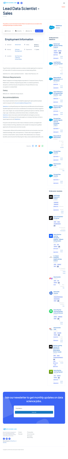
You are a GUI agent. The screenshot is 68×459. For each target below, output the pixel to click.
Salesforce (5, 106)
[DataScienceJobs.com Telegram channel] (9, 439)
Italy (63, 287)
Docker (59, 50)
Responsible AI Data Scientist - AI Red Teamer (58, 79)
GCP (55, 280)
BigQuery (60, 316)
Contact (20, 432)
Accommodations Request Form (23, 103)
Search (39, 31)
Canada (61, 362)
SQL (55, 266)
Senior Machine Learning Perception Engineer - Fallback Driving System (58, 238)
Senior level (18, 44)
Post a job (20, 434)
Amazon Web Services (58, 296)
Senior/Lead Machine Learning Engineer (58, 45)
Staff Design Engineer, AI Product (57, 197)
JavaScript (56, 202)
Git (58, 280)
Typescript (56, 204)
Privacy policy (30, 432)
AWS (55, 221)
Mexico (61, 73)
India (63, 170)
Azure (59, 221)
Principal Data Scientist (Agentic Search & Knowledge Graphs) (58, 122)
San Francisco (18, 56)
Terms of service (30, 434)
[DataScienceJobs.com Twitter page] (22, 3)
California (17, 57)
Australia (62, 147)
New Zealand (62, 230)
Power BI (59, 332)
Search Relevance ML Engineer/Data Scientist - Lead (58, 93)
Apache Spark (56, 298)
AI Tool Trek (12, 441)
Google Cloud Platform (58, 357)
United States (18, 59)
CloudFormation (57, 223)
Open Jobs (58, 27)
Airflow (55, 50)
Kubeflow (56, 52)
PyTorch (55, 246)
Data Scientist (57, 277)
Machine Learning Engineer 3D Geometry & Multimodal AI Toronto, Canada (57, 349)
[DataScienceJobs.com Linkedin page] (18, 3)
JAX (58, 244)
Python (55, 282)
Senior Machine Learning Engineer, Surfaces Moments (58, 311)
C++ (55, 244)
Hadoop (59, 264)
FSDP (55, 318)
